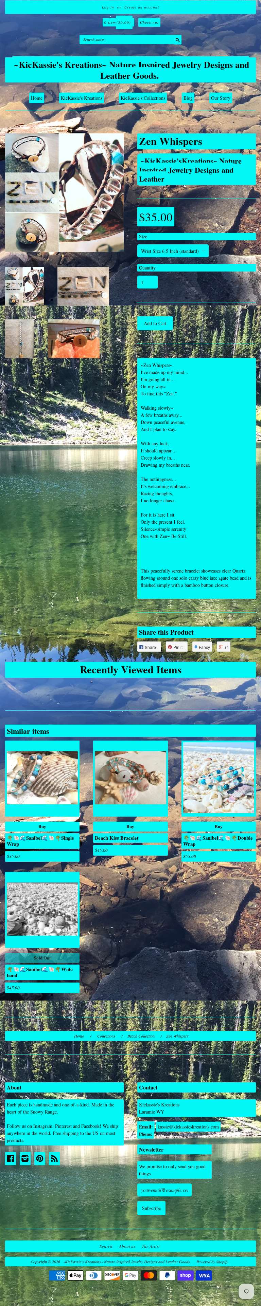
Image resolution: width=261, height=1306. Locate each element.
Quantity (147, 267)
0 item (117, 22)
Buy (42, 826)
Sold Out (42, 957)
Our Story (220, 98)
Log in (108, 7)
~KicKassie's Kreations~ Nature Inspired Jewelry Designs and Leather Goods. (131, 70)
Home (36, 98)
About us (127, 1246)
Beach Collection (141, 1036)
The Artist (151, 1246)
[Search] (176, 39)
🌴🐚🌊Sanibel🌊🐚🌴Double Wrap (218, 840)
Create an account (141, 7)
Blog (188, 98)
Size (143, 236)
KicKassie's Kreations (81, 98)
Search (106, 1246)
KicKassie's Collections (143, 98)
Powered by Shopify (212, 1261)
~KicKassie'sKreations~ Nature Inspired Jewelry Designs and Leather (190, 169)
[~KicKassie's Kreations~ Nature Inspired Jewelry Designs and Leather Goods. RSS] (54, 1158)
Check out (149, 22)
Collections (106, 1036)
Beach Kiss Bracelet (117, 837)
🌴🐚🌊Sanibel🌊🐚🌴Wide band (40, 972)
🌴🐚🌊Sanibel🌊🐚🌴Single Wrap (40, 840)
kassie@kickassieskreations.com (188, 1126)
